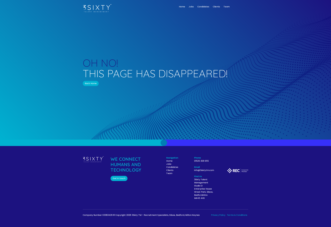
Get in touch (119, 178)
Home (182, 6)
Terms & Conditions (237, 215)
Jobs (191, 6)
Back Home (91, 83)
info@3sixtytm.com (204, 170)
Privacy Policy (218, 215)
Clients (216, 6)
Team (227, 6)
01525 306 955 (201, 160)
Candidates (203, 6)
